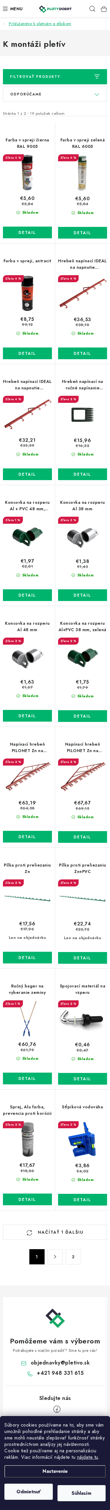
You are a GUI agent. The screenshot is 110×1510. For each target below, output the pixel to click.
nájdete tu (87, 1457)
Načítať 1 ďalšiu (60, 1232)
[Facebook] (56, 1409)
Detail (27, 232)
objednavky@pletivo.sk (60, 1363)
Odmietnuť (28, 1491)
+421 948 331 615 (60, 1373)
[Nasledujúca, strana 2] (55, 1256)
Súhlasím (81, 1493)
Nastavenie (55, 1471)
